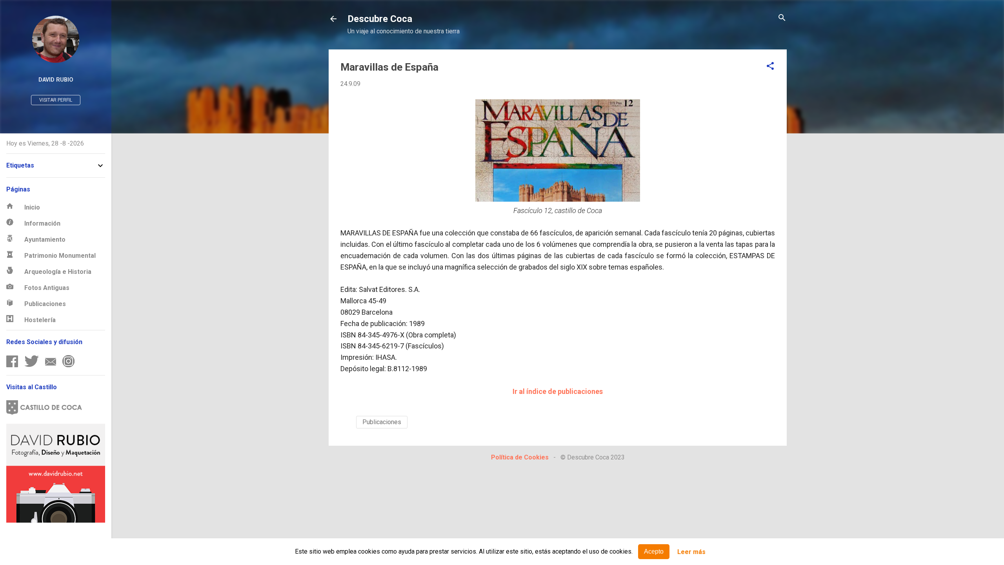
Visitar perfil (55, 100)
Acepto (654, 551)
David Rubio (55, 80)
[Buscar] (782, 18)
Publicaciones (381, 422)
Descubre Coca (379, 18)
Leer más (691, 552)
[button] (770, 66)
